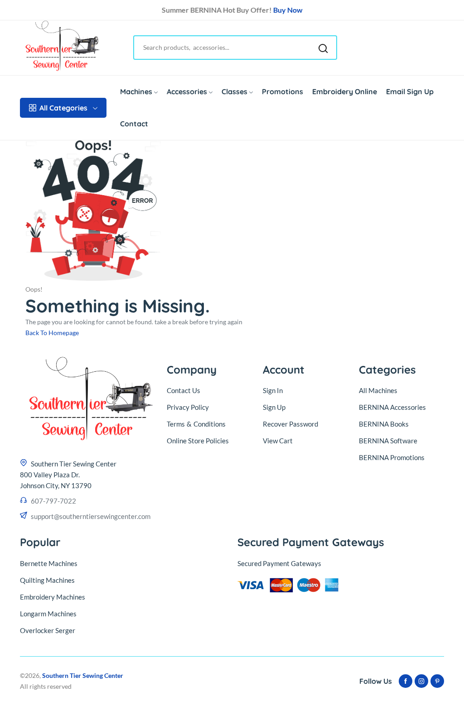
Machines (136, 91)
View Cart (278, 441)
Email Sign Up (410, 91)
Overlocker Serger (47, 630)
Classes (234, 91)
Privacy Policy (188, 407)
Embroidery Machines (52, 597)
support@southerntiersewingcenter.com (90, 516)
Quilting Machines (47, 580)
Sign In (273, 390)
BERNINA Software (388, 441)
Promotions (282, 91)
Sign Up (274, 407)
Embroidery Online (344, 91)
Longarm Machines (48, 614)
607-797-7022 (53, 501)
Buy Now (288, 9)
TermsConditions (196, 424)
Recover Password (290, 424)
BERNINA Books (384, 424)
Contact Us (183, 390)
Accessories (187, 91)
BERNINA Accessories (392, 407)
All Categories (63, 107)
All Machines (378, 390)
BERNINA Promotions (392, 457)
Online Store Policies (198, 441)
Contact (134, 123)
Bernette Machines (48, 563)
